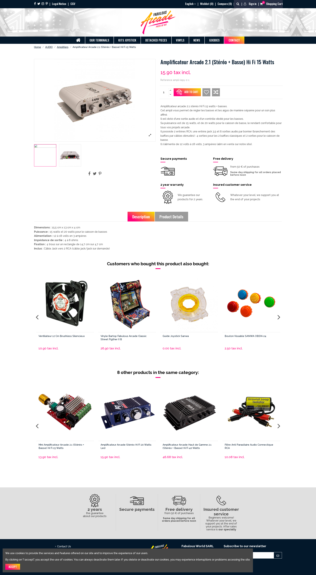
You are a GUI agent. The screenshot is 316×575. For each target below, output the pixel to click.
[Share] (89, 173)
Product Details (171, 216)
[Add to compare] (216, 92)
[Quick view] (74, 307)
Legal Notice (59, 3)
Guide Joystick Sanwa (176, 336)
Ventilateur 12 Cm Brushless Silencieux (62, 336)
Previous (37, 317)
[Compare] (65, 307)
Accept (13, 567)
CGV (72, 3)
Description (141, 216)
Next (279, 317)
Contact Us (64, 546)
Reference (166, 80)
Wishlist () (207, 3)
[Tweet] (94, 173)
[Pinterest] (100, 173)
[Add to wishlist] (206, 92)
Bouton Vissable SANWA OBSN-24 (245, 336)
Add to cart (191, 92)
